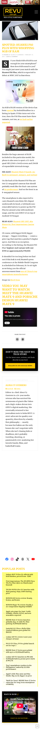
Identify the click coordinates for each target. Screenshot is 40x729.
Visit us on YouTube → (19, 718)
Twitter (18, 389)
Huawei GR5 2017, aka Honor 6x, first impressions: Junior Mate (18, 224)
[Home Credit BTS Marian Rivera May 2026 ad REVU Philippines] (20, 138)
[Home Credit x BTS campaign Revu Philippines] (20, 2)
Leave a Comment (12, 56)
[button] (36, 12)
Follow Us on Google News (20, 366)
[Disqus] (20, 475)
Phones (6, 54)
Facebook (10, 389)
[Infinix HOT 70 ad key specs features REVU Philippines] (20, 91)
